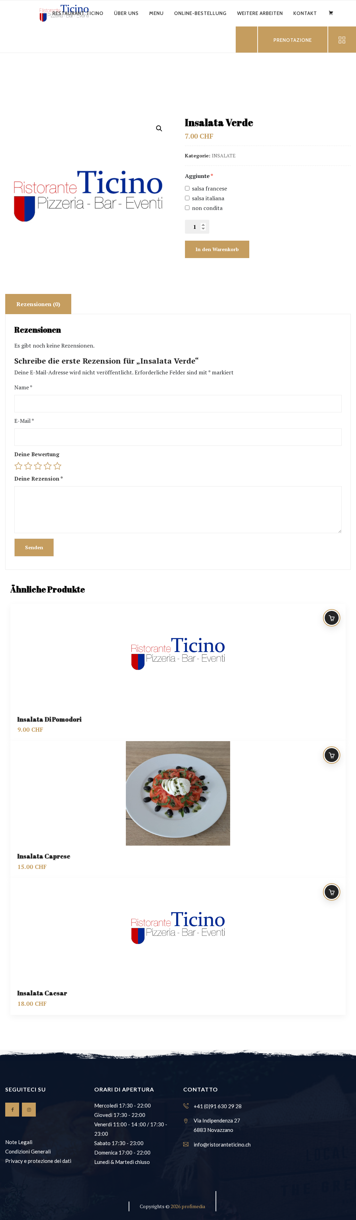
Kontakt (305, 13)
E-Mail (24, 421)
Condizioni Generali (28, 1151)
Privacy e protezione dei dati (38, 1161)
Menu (156, 13)
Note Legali (18, 1142)
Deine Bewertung (36, 454)
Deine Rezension (38, 478)
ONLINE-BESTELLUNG (200, 13)
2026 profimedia (188, 1206)
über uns (126, 13)
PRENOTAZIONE (293, 40)
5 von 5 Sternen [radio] (57, 466)
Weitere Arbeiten (260, 13)
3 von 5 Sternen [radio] (38, 466)
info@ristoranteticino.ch (222, 1144)
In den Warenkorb (217, 249)
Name (23, 387)
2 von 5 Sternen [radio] (28, 466)
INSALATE (224, 155)
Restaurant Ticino (78, 13)
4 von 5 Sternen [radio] (47, 466)
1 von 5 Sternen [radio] (18, 466)
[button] (159, 128)
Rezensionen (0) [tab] (38, 304)
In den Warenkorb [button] (331, 618)
